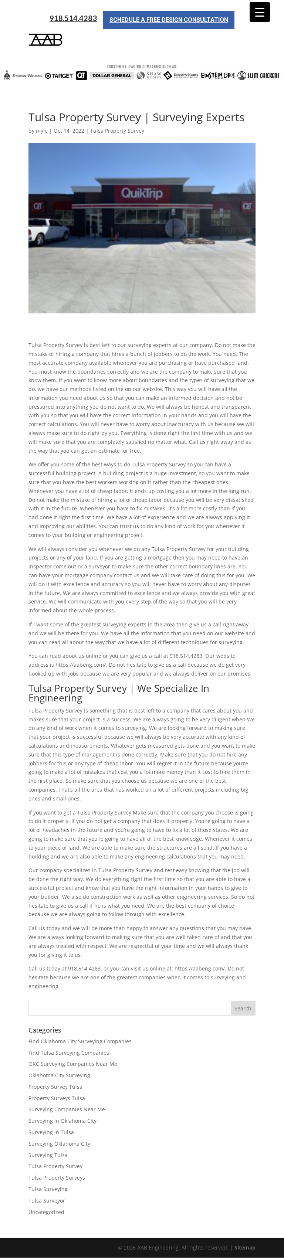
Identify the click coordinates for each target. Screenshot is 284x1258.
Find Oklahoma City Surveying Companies (80, 1041)
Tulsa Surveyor (46, 1200)
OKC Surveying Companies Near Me (72, 1063)
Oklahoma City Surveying (59, 1075)
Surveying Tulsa (48, 1155)
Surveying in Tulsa (51, 1132)
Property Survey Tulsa (55, 1086)
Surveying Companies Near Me (66, 1109)
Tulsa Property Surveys (56, 1177)
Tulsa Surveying (48, 1189)
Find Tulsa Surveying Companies (68, 1052)
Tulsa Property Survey (117, 130)
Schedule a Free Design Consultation (168, 19)
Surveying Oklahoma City (59, 1143)
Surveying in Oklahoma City (62, 1120)
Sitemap (245, 1247)
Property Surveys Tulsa (56, 1098)
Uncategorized (46, 1212)
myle (42, 130)
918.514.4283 (73, 18)
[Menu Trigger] (260, 12)
